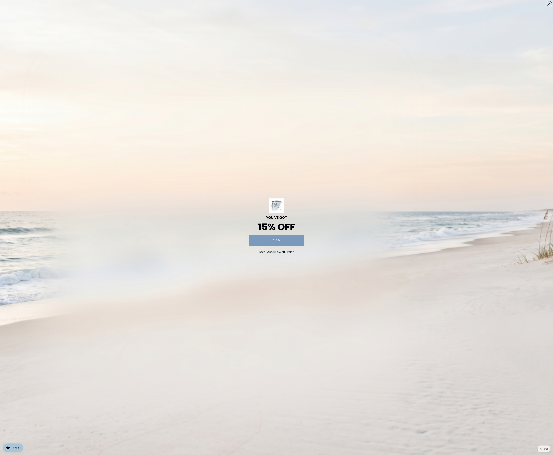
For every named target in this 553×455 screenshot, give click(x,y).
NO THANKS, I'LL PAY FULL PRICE (276, 252)
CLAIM (276, 240)
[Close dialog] (549, 3)
